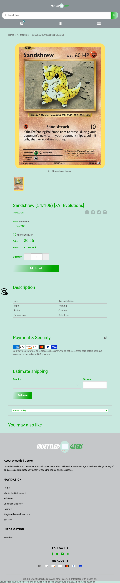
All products (23, 35)
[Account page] (60, 24)
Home (11, 35)
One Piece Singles (12, 503)
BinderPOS (92, 579)
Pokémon (18, 212)
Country (17, 379)
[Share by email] (105, 212)
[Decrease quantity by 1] (27, 256)
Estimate (23, 395)
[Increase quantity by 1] (46, 256)
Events (7, 509)
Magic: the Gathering (14, 493)
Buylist (7, 519)
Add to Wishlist (25, 235)
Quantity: (17, 257)
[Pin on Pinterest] (93, 212)
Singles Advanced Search (16, 514)
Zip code (87, 379)
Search (7, 537)
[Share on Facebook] (87, 212)
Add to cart (36, 268)
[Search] (114, 15)
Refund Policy (19, 410)
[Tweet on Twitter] (99, 212)
